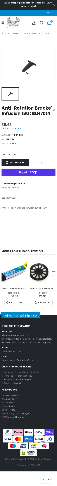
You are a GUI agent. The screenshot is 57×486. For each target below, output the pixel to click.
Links (48, 13)
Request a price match (12, 128)
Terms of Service (10, 395)
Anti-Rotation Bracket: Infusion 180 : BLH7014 (28, 111)
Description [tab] (9, 198)
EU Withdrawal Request (13, 417)
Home (3, 33)
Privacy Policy (8, 406)
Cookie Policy (8, 409)
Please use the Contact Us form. (17, 360)
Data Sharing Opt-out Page (15, 413)
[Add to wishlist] (33, 162)
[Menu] (3, 23)
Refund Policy (8, 402)
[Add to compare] (41, 162)
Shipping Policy (28, 6)
